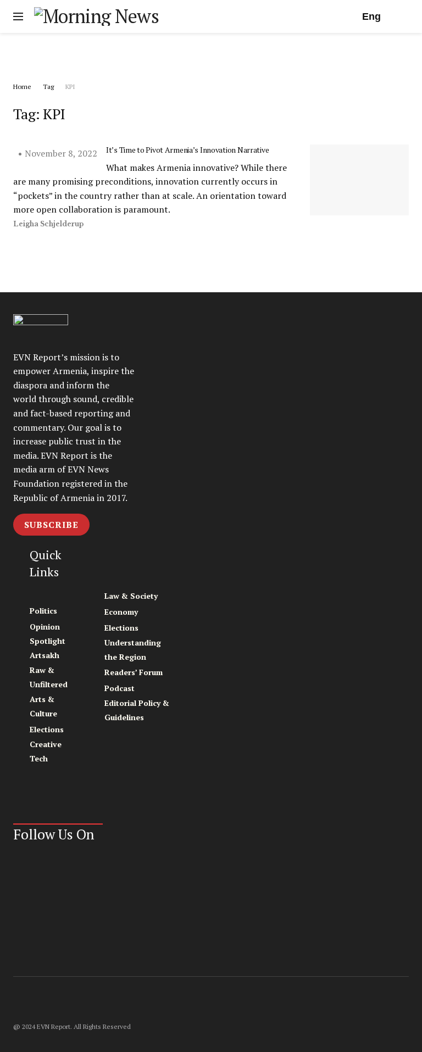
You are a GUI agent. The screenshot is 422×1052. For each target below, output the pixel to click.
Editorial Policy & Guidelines (136, 710)
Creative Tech (46, 751)
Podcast (119, 688)
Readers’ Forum (133, 672)
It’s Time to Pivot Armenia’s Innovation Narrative (187, 149)
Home (22, 86)
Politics (43, 610)
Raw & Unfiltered (49, 677)
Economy (121, 611)
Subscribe (51, 525)
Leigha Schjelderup (48, 224)
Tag (48, 86)
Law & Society (131, 596)
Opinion (45, 626)
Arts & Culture (43, 706)
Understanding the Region (132, 649)
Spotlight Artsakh (47, 648)
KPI (70, 86)
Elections (47, 729)
